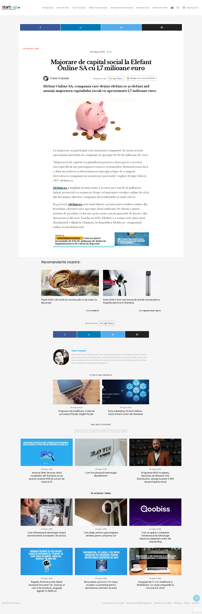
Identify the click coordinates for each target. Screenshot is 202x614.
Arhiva (187, 603)
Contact (195, 603)
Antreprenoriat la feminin (122, 7)
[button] (178, 7)
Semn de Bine (63, 7)
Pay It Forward (79, 7)
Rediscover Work (160, 7)
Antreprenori (47, 7)
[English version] (172, 7)
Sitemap (178, 603)
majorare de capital (118, 431)
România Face (142, 7)
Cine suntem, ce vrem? (113, 603)
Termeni (162, 603)
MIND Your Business (98, 7)
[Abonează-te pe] (115, 78)
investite (103, 431)
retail (77, 431)
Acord (139, 603)
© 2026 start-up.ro (11, 603)
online (85, 431)
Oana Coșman (59, 78)
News (109, 52)
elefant (94, 431)
